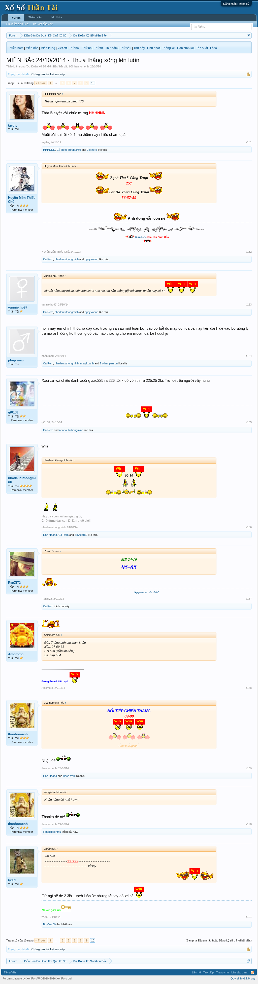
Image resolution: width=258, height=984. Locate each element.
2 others (92, 149)
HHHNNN (49, 149)
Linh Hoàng (50, 534)
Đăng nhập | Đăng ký (236, 3)
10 (92, 83)
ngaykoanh (91, 259)
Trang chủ (222, 972)
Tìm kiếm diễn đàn (17, 23)
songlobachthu (52, 831)
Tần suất (202, 48)
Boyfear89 (74, 149)
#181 (249, 142)
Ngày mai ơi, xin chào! (146, 592)
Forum (16, 17)
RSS (252, 972)
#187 (249, 598)
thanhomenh (81, 66)
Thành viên (35, 17)
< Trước (41, 83)
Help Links (56, 17)
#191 (249, 916)
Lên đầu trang (239, 972)
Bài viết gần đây (43, 23)
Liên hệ (196, 972)
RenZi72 (14, 583)
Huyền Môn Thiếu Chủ (22, 200)
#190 (249, 824)
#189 (249, 768)
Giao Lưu (140, 237)
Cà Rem (62, 149)
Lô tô (213, 48)
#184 (249, 355)
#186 (249, 527)
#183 (249, 304)
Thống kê (168, 48)
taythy (12, 125)
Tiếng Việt (10, 972)
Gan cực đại (185, 48)
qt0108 (13, 412)
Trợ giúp (208, 972)
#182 (249, 251)
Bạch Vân (69, 775)
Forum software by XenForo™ (37, 978)
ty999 (12, 880)
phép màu (16, 360)
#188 (249, 687)
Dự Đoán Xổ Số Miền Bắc (42, 66)
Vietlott (62, 48)
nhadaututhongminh (67, 259)
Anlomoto (15, 654)
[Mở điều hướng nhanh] (248, 35)
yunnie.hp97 (17, 307)
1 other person (109, 363)
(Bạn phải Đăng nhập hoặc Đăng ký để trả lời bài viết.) (219, 940)
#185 (249, 422)
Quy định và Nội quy (243, 978)
